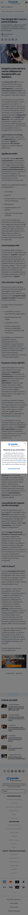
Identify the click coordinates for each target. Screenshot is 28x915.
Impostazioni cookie (14, 468)
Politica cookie (21, 460)
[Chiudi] (25, 443)
